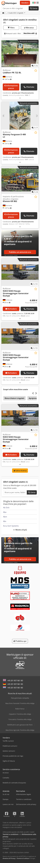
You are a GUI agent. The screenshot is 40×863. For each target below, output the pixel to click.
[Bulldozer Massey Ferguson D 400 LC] (20, 116)
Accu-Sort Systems (11, 526)
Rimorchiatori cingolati (14, 398)
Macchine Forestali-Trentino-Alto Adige (19, 703)
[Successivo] (36, 53)
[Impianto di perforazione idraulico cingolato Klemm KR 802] (20, 180)
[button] (37, 3)
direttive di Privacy (9, 858)
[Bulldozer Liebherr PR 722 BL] (20, 54)
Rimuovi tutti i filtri (13, 33)
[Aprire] (20, 98)
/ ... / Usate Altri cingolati (14, 13)
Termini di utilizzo (23, 858)
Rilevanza (29, 27)
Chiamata (30, 87)
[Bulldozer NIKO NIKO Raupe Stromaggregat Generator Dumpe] (20, 272)
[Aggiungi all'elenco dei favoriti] (35, 70)
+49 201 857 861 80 (15, 680)
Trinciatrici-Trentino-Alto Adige (19, 719)
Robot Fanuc (20, 709)
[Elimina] (36, 33)
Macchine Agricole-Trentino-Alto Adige (20, 730)
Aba (4, 512)
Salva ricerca (20, 470)
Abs (4, 521)
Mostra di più (21, 530)
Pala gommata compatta (20, 698)
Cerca (34, 8)
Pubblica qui (20, 641)
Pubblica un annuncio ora (20, 252)
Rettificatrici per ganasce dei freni (20, 725)
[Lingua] (34, 3)
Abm (5, 516)
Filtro (12, 27)
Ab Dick (6, 507)
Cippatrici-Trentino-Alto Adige (20, 714)
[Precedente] (3, 53)
